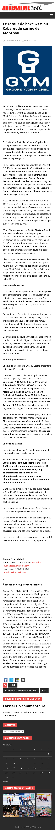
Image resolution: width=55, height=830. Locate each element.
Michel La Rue (30, 40)
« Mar (5, 781)
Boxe (12, 685)
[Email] (23, 681)
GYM (44, 690)
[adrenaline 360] (27, 10)
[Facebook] (5, 681)
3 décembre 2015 (12, 40)
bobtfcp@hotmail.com (14, 572)
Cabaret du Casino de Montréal (21, 690)
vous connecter (21, 712)
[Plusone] (17, 681)
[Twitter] (11, 681)
